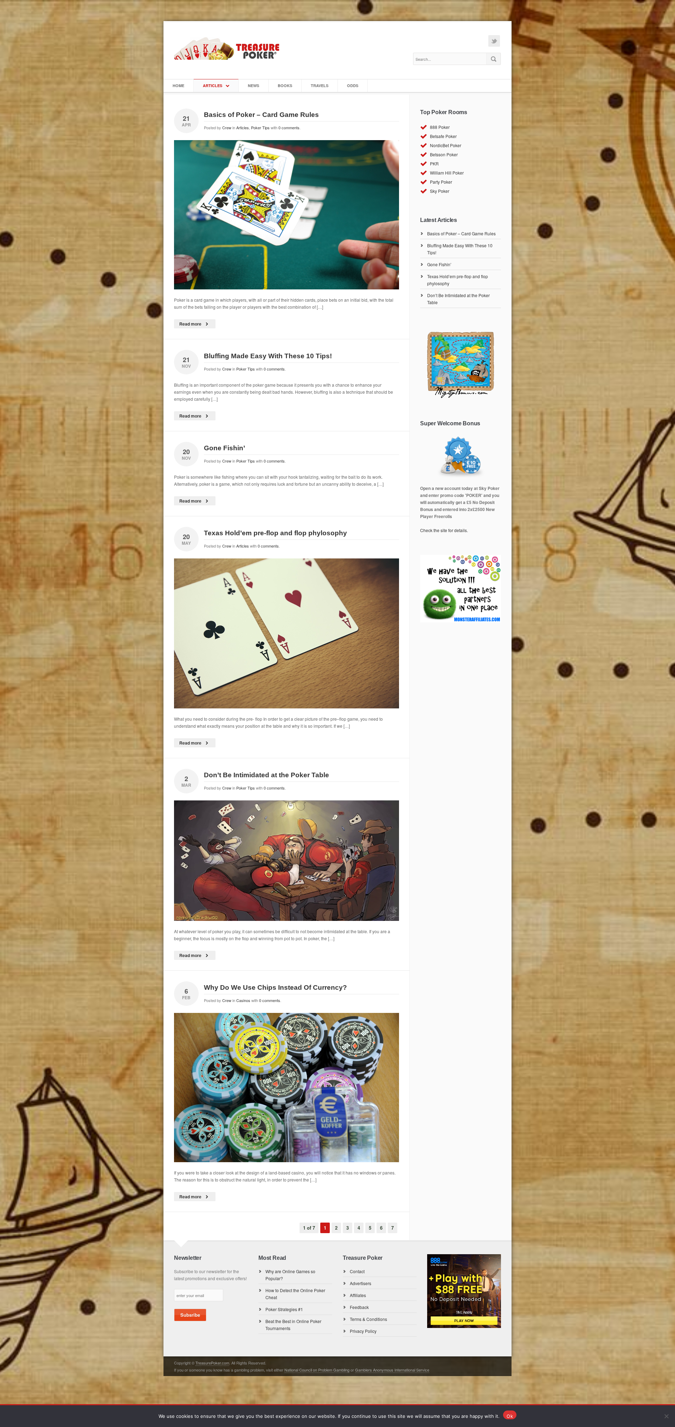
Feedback (359, 1307)
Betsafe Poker (443, 136)
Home (178, 85)
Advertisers (360, 1283)
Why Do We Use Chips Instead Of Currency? (275, 987)
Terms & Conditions (368, 1319)
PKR (434, 163)
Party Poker (441, 182)
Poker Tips (260, 127)
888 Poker (440, 127)
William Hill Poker (447, 173)
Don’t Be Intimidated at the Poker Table (266, 775)
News (253, 85)
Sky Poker (439, 191)
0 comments (289, 127)
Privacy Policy (363, 1331)
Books (285, 85)
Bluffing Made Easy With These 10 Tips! (268, 356)
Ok (510, 1416)
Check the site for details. (444, 530)
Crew (226, 127)
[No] (666, 1416)
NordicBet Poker (445, 145)
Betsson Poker (444, 154)
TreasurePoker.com (212, 1363)
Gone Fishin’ (224, 448)
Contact (357, 1271)
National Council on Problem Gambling (316, 1370)
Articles (212, 85)
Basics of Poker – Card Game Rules (261, 114)
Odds (352, 85)
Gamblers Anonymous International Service (392, 1370)
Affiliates (358, 1295)
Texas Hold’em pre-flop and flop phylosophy (275, 533)
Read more (190, 324)
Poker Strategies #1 (284, 1309)
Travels (319, 85)
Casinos (243, 1000)
